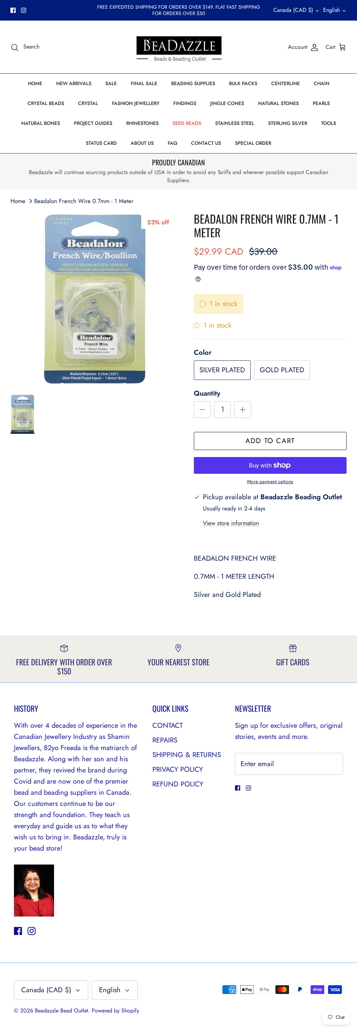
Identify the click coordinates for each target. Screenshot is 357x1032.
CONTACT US (206, 143)
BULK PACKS (243, 83)
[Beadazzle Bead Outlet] (178, 47)
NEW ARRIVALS (73, 83)
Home (17, 201)
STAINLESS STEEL (234, 123)
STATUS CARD (101, 143)
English (331, 10)
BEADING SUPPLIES (193, 83)
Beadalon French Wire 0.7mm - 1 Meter (84, 201)
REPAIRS (164, 740)
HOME (35, 83)
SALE (111, 83)
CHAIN (321, 83)
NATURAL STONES (278, 103)
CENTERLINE (285, 83)
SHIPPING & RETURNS (186, 755)
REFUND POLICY (177, 784)
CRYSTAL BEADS (46, 103)
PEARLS (321, 103)
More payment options (270, 482)
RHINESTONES (142, 123)
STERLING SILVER (287, 123)
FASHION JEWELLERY (135, 103)
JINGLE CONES (227, 103)
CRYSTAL (88, 103)
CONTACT (167, 725)
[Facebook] (13, 10)
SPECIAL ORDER (253, 143)
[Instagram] (23, 10)
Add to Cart (270, 441)
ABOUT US (142, 143)
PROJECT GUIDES (93, 123)
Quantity (207, 393)
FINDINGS (184, 103)
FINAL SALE (144, 83)
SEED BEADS (187, 123)
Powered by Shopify (115, 1011)
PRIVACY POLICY (177, 769)
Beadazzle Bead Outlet (61, 1011)
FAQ (172, 143)
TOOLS (328, 123)
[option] (94, 299)
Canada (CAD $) (293, 10)
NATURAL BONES (40, 123)
